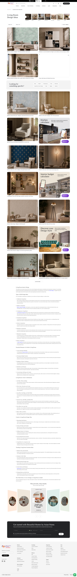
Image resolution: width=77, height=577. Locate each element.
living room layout (25, 352)
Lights (49, 5)
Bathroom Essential (34, 564)
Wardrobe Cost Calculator (20, 561)
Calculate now (65, 141)
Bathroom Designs (48, 553)
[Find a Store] (58, 3)
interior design (51, 290)
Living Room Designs (49, 548)
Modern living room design (21, 307)
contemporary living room (21, 312)
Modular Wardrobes (20, 559)
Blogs (61, 546)
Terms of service (72, 574)
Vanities (33, 561)
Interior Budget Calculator (64, 551)
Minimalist (56, 83)
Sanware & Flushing (34, 559)
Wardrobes (23, 5)
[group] (28, 17)
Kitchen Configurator (20, 551)
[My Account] (56, 3)
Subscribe (5, 555)
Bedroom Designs (48, 551)
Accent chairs (19, 468)
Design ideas (55, 5)
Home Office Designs (49, 556)
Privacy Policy (66, 574)
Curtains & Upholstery (35, 546)
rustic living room (20, 342)
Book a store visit (66, 3)
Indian (51, 83)
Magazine (62, 548)
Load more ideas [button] (37, 281)
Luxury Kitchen (19, 553)
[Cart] (61, 3)
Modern (39, 83)
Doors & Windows (30, 5)
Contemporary (45, 83)
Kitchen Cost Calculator (20, 548)
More (60, 5)
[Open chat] (75, 575)
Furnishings (38, 5)
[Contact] (54, 3)
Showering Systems (34, 557)
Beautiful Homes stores (64, 553)
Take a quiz (65, 249)
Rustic (46, 86)
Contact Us (47, 562)
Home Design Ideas (49, 546)
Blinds (32, 548)
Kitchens (17, 5)
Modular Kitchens (19, 546)
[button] (25, 17)
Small (35, 83)
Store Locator (48, 564)
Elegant (51, 86)
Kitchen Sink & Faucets (35, 562)
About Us (47, 561)
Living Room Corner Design (38, 86)
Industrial (56, 86)
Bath (32, 554)
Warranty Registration (35, 567)
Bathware (43, 5)
